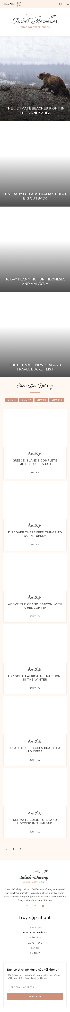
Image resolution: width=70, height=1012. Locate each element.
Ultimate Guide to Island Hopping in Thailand (35, 821)
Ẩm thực (34, 454)
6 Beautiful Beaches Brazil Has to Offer (35, 749)
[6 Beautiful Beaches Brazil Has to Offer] (35, 715)
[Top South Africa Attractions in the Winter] (35, 643)
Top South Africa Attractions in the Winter (35, 677)
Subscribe (35, 996)
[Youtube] (43, 906)
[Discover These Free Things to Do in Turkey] (35, 500)
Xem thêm (35, 472)
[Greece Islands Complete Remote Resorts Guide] (35, 428)
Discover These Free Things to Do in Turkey (35, 533)
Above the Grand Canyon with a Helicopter (35, 605)
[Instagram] (35, 906)
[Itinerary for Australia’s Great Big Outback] (35, 164)
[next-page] (28, 849)
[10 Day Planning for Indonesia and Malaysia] (35, 249)
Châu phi (57, 400)
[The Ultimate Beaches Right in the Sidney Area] (35, 78)
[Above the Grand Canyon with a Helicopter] (35, 572)
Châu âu (26, 400)
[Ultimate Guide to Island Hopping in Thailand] (35, 787)
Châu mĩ (41, 400)
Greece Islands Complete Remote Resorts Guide (35, 462)
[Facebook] (27, 906)
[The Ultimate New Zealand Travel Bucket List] (35, 335)
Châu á (11, 400)
